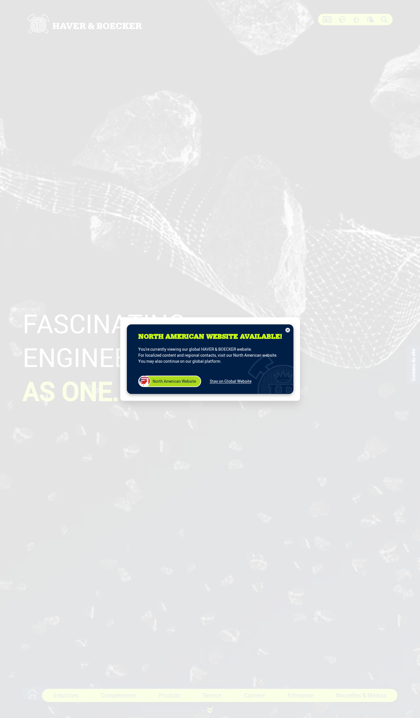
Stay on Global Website (230, 381)
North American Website (174, 381)
